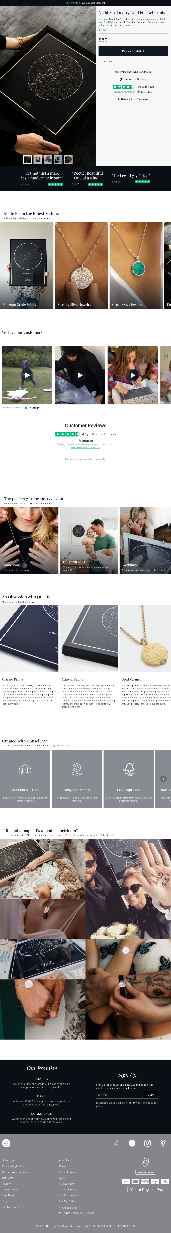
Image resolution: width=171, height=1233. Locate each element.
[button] (133, 61)
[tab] (27, 159)
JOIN (151, 1094)
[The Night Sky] (6, 1143)
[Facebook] (132, 1143)
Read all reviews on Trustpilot (85, 447)
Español (89, 1212)
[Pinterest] (163, 1143)
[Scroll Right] (164, 266)
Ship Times (8, 1195)
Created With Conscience (16, 1172)
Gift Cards (7, 1177)
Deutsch (77, 1212)
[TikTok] (116, 1143)
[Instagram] (147, 1143)
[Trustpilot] (144, 92)
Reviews (7, 1183)
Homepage (8, 1160)
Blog (4, 1201)
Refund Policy (10, 1189)
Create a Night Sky (12, 1166)
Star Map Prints (10, 1207)
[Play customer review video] (27, 375)
